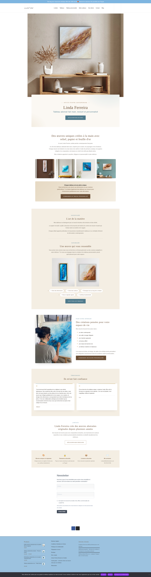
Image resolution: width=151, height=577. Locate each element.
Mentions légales (55, 541)
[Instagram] (78, 528)
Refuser (110, 574)
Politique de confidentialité (121, 574)
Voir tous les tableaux (75, 301)
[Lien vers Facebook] (123, 8)
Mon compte (54, 555)
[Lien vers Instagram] (126, 8)
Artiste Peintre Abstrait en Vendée (59, 558)
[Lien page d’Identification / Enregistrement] (106, 8)
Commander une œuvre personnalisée (91, 357)
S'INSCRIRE (62, 511)
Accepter (103, 574)
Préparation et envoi (55, 549)
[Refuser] (149, 574)
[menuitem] (56, 8)
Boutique (53, 552)
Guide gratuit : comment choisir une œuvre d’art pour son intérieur (61, 561)
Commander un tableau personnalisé (75, 196)
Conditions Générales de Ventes (58, 544)
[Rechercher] (109, 8)
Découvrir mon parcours (75, 442)
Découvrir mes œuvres (75, 117)
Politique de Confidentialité (57, 546)
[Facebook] (73, 528)
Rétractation (54, 565)
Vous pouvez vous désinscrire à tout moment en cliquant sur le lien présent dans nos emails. (75, 506)
